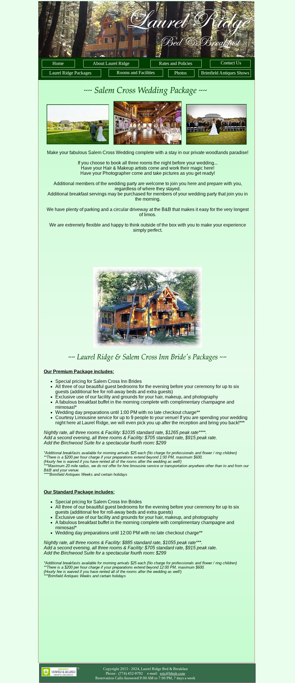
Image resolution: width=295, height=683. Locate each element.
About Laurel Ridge (111, 63)
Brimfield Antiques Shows (225, 72)
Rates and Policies (175, 63)
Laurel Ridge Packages (70, 72)
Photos (180, 72)
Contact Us (231, 62)
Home (58, 63)
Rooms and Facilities (136, 72)
